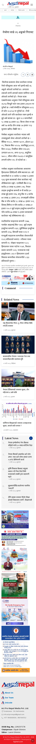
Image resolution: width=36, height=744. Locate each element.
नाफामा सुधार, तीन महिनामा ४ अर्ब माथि (16, 391)
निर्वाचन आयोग (21, 10)
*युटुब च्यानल (13, 272)
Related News (11, 299)
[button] (2, 5)
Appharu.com (18, 742)
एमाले (5, 10)
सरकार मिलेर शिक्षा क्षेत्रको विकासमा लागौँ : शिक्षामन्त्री (20, 499)
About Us (8, 693)
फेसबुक (11, 270)
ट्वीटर (16, 270)
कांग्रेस (12, 10)
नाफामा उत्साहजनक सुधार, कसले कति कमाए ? (17, 424)
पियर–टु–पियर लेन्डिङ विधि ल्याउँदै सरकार (17, 324)
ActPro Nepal (8, 66)
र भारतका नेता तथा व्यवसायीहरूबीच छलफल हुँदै (16, 358)
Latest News (11, 438)
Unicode (8, 703)
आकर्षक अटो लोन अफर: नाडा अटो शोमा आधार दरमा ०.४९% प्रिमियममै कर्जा (20, 457)
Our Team (9, 698)
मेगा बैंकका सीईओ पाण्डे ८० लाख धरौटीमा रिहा (20, 444)
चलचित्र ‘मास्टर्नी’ (19, 487)
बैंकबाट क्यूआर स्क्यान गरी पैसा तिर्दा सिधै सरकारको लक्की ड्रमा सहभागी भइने (18, 472)
